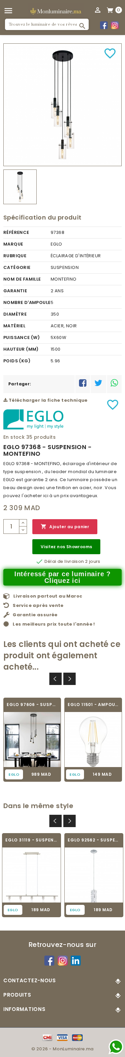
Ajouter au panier (65, 526)
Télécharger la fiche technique (47, 400)
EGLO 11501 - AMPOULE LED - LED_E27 (93, 704)
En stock (14, 437)
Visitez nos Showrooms (66, 547)
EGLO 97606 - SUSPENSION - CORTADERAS (32, 704)
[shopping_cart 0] (110, 9)
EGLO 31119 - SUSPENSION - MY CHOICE (31, 840)
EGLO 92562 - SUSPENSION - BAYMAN (94, 840)
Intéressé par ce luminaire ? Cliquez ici (62, 577)
